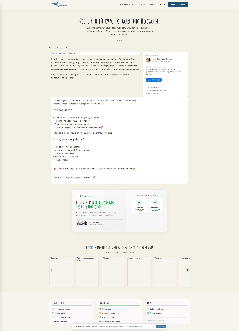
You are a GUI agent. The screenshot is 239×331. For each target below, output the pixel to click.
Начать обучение (178, 4)
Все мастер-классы (62, 309)
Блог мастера (108, 317)
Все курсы (60, 48)
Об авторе (106, 309)
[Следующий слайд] (188, 270)
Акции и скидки (60, 321)
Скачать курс (155, 80)
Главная (51, 48)
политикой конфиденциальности (132, 326)
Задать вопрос (156, 313)
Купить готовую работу (111, 321)
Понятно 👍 (161, 326)
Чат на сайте (152, 93)
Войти (162, 4)
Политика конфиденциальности (155, 320)
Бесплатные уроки (62, 317)
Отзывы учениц (108, 313)
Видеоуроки (59, 313)
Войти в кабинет (157, 309)
